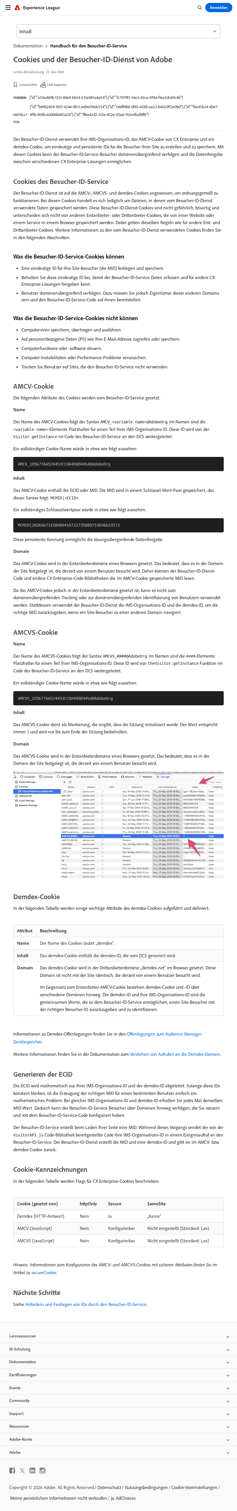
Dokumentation (28, 46)
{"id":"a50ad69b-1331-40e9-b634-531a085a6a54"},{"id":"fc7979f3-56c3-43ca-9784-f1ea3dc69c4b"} (106, 97)
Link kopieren (56, 84)
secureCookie (44, 1272)
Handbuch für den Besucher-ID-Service (88, 46)
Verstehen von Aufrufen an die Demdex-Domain (175, 1054)
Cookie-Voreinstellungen (194, 1487)
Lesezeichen (28, 84)
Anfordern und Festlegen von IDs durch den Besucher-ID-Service (86, 1304)
